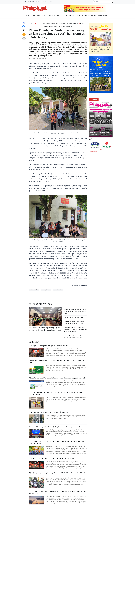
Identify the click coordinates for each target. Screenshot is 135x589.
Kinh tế (78, 15)
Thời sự (27, 15)
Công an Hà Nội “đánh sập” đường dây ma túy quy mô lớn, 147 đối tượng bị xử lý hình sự (45, 330)
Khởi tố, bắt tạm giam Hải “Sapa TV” (75, 317)
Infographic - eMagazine (73, 23)
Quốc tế (44, 15)
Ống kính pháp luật (67, 26)
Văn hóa (71, 15)
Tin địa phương (102, 15)
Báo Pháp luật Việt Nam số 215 (100, 133)
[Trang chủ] (22, 15)
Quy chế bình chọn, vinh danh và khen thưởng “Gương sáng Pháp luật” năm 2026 (100, 49)
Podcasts (52, 15)
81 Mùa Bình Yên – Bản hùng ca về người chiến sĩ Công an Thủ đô (51, 458)
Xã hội (66, 15)
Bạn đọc (93, 15)
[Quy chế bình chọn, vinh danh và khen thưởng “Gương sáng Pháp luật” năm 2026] (100, 39)
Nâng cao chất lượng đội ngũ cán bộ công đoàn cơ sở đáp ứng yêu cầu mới (54, 427)
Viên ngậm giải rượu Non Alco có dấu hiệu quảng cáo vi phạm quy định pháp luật (57, 378)
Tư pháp (33, 15)
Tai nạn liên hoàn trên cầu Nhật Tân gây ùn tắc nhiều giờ (49, 412)
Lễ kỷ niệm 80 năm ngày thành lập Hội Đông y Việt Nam (48, 346)
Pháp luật (59, 15)
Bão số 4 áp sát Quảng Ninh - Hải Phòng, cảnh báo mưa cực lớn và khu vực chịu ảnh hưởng (75, 329)
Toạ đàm (82, 23)
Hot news (38, 24)
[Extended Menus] (109, 15)
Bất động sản (86, 15)
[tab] (100, 149)
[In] (24, 38)
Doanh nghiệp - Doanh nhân (58, 23)
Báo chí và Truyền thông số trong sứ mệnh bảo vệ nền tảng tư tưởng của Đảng (75, 311)
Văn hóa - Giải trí (53, 26)
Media (38, 15)
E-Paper (94, 99)
